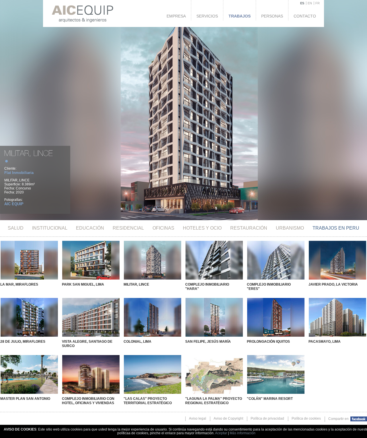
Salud (16, 228)
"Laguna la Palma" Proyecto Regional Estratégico (213, 401)
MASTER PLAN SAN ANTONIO (25, 399)
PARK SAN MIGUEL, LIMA (83, 284)
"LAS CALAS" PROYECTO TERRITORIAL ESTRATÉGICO (148, 401)
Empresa (176, 16)
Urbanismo (290, 228)
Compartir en (339, 419)
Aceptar (221, 433)
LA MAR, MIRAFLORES (19, 284)
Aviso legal (197, 418)
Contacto (305, 16)
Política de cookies (306, 418)
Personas (272, 16)
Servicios (207, 16)
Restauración (248, 228)
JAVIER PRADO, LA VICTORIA (333, 284)
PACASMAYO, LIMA (325, 342)
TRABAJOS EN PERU (336, 228)
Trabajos (240, 16)
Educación (90, 228)
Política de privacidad (267, 418)
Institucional (49, 228)
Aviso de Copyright (228, 418)
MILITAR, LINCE (136, 284)
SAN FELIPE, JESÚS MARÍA (208, 342)
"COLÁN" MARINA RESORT (270, 399)
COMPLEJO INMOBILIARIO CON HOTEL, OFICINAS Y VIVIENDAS (88, 401)
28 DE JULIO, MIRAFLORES (22, 342)
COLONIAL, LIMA (137, 342)
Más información (242, 433)
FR (317, 3)
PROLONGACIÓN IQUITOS (268, 342)
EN (310, 3)
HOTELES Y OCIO (202, 228)
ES (302, 3)
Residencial (128, 228)
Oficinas (163, 228)
